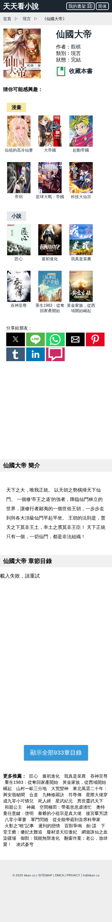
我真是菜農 (81, 259)
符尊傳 (75, 794)
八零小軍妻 (16, 819)
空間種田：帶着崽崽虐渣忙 (66, 807)
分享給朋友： (19, 327)
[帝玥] (19, 192)
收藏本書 (80, 71)
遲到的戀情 (49, 825)
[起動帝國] (81, 145)
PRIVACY (73, 875)
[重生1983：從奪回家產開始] (50, 300)
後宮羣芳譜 (97, 813)
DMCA (59, 875)
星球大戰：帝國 (50, 196)
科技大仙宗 (81, 196)
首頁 (7, 18)
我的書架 (77, 6)
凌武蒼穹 (25, 844)
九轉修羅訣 (53, 794)
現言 (27, 18)
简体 (102, 6)
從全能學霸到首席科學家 (76, 819)
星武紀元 (64, 800)
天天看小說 (21, 6)
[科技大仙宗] (81, 192)
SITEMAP (45, 875)
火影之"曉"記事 (20, 825)
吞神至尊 (19, 305)
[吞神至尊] (19, 300)
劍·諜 (92, 825)
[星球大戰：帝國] (50, 192)
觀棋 (76, 46)
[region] (56, 409)
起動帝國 (81, 150)
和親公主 (14, 807)
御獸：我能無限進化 (41, 838)
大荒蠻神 (60, 788)
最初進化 (50, 259)
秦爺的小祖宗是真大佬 (60, 813)
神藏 (31, 807)
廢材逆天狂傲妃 (62, 831)
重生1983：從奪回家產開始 (32, 782)
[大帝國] (50, 145)
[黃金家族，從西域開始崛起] (81, 300)
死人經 (45, 800)
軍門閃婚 (40, 819)
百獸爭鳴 (73, 825)
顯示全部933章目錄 (56, 752)
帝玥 (19, 196)
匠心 (19, 259)
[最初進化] (50, 254)
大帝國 (50, 150)
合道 (34, 794)
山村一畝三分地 (32, 788)
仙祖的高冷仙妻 (19, 150)
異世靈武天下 (90, 800)
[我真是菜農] (81, 254)
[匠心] (19, 254)
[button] (15, 339)
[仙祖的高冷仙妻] (19, 145)
